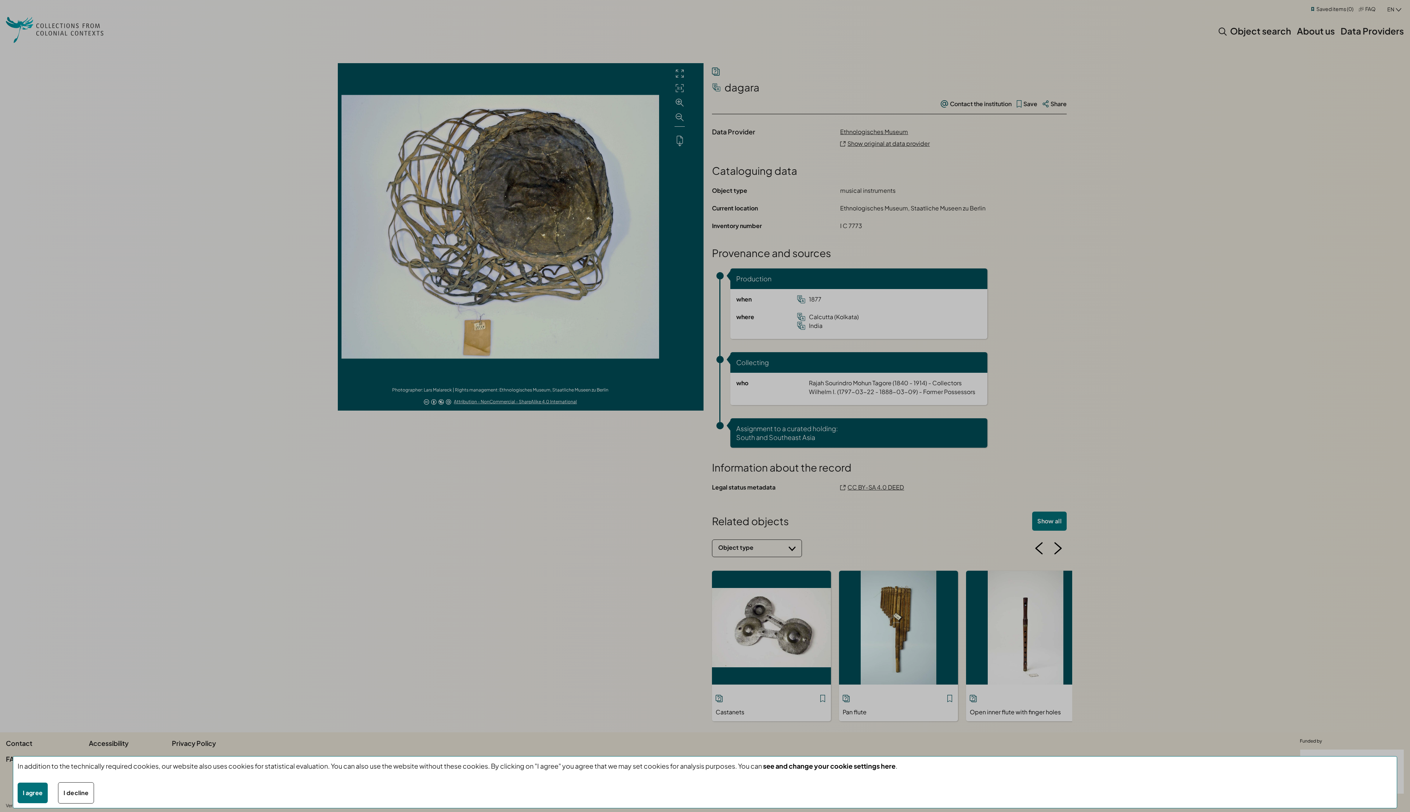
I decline (76, 793)
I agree (33, 793)
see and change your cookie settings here (829, 766)
